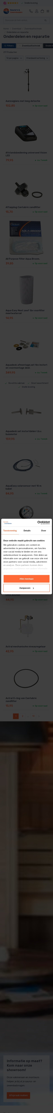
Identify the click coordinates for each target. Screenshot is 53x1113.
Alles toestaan (26, 578)
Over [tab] (43, 530)
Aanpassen (24, 588)
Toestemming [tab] (10, 530)
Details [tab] (27, 530)
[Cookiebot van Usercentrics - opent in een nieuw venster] (38, 523)
